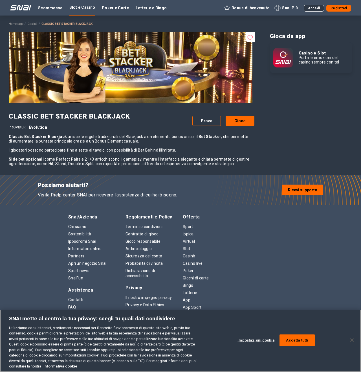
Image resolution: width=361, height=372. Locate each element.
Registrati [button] (339, 8)
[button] (247, 8)
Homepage (16, 23)
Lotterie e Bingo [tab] (151, 8)
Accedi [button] (314, 8)
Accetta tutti (297, 340)
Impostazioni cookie (255, 340)
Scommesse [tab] (50, 8)
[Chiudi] (352, 340)
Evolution (38, 127)
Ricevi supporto (302, 190)
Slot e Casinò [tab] (82, 7)
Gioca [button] (240, 121)
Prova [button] (206, 121)
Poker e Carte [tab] (115, 8)
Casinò (33, 23)
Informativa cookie (60, 366)
